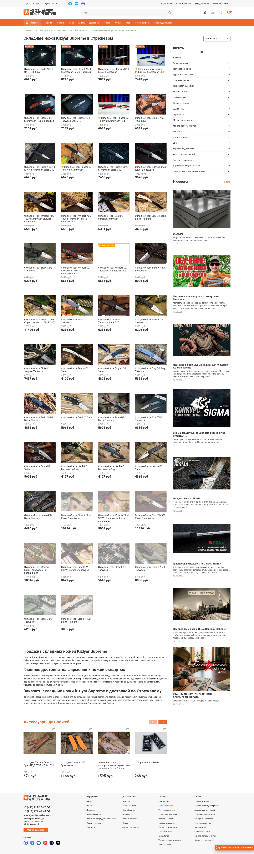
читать (227, 182)
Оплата (81, 23)
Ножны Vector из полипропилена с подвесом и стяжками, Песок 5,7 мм (114, 765)
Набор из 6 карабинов (147, 762)
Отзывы (126, 814)
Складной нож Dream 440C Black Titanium (76, 620)
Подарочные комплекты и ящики (189, 171)
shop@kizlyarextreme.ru (38, 815)
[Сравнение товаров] (213, 13)
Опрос (125, 823)
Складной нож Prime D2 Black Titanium (111, 419)
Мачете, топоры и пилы (205, 836)
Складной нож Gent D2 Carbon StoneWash (110, 217)
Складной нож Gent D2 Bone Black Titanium (150, 217)
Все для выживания (182, 160)
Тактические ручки (203, 823)
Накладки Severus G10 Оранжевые (73, 764)
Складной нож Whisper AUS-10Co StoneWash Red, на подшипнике (76, 218)
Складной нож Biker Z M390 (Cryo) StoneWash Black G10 (39, 321)
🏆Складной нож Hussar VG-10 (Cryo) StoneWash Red (113, 119)
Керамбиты (178, 114)
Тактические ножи (182, 69)
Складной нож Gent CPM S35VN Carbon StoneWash (75, 568)
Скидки (60, 23)
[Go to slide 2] (31, 63)
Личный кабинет (183, 4)
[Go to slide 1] (27, 63)
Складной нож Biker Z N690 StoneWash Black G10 (113, 168)
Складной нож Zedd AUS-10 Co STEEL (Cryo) (39, 70)
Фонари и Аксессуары (204, 819)
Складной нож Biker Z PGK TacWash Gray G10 (75, 119)
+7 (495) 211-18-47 (51, 4)
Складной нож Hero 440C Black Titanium (38, 517)
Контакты (90, 827)
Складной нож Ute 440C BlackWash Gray (111, 468)
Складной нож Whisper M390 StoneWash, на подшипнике (36, 570)
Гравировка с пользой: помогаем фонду (197, 563)
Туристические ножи (183, 74)
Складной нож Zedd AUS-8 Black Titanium (38, 419)
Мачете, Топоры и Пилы (184, 126)
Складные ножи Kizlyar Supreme (72, 30)
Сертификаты (167, 4)
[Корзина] (228, 13)
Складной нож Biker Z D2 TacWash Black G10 (111, 321)
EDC (175, 143)
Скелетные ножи (181, 103)
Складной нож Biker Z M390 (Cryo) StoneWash (150, 517)
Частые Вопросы (130, 819)
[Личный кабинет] (205, 13)
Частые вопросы (142, 23)
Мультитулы (179, 131)
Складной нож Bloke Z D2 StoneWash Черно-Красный (39, 119)
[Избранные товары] (221, 13)
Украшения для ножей (183, 148)
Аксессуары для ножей (184, 154)
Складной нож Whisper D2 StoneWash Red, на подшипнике (75, 270)
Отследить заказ (201, 4)
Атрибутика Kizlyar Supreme (186, 165)
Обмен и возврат (94, 823)
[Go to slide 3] (35, 63)
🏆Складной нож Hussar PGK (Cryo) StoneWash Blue (149, 70)
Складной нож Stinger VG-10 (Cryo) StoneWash (113, 70)
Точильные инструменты (169, 840)
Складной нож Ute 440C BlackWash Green (74, 468)
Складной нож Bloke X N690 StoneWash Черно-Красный (76, 70)
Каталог (35, 23)
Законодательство (163, 23)
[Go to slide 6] (48, 63)
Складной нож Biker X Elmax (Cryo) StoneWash (150, 168)
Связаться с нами (220, 4)
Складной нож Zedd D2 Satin (76, 417)
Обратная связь (35, 830)
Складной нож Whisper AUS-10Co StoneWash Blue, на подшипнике (39, 218)
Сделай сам (178, 109)
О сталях (178, 233)
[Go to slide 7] (52, 63)
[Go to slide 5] (44, 63)
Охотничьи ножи (181, 80)
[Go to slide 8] (90, 161)
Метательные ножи (182, 120)
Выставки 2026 (129, 806)
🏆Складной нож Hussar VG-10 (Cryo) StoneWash (76, 168)
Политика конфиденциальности (101, 819)
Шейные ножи (180, 97)
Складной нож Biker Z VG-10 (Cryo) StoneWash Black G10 (39, 168)
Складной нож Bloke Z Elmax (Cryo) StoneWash (76, 517)
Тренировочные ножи (183, 86)
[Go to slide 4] (40, 63)
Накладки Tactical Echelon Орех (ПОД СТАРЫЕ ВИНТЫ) (39, 764)
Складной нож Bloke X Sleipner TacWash (36, 370)
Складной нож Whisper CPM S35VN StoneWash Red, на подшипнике (113, 518)
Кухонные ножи (180, 91)
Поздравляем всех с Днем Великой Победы (199, 628)
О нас (71, 23)
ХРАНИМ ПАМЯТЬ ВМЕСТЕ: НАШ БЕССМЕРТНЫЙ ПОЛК (192, 696)
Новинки (49, 23)
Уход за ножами (181, 137)
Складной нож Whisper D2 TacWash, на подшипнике (112, 269)
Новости (107, 23)
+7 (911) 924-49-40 (31, 4)
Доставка (94, 23)
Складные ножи (44, 30)
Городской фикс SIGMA (186, 498)
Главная (27, 30)
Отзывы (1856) (122, 23)
